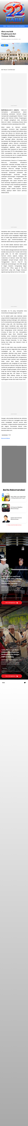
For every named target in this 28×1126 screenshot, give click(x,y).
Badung (4, 668)
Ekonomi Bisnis (5, 438)
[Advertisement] (14, 89)
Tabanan (4, 595)
